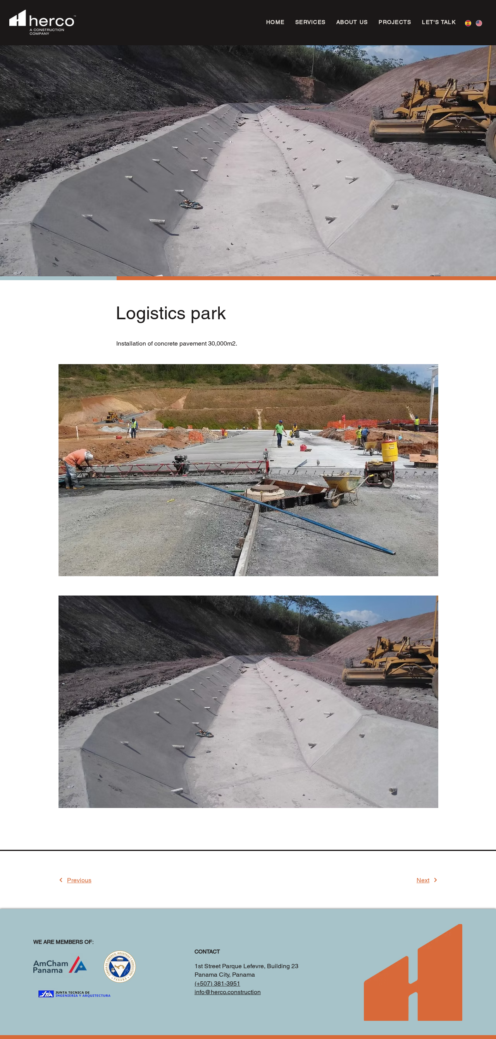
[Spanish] (468, 23)
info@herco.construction (228, 992)
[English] (479, 23)
